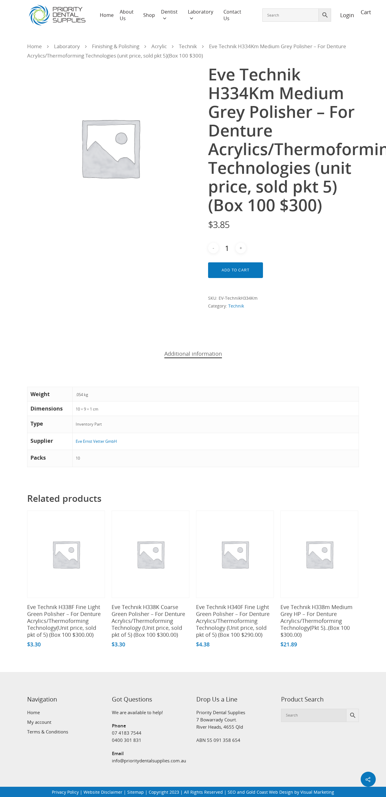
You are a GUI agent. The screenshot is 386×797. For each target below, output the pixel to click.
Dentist (169, 11)
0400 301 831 (126, 740)
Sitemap (135, 792)
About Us (127, 15)
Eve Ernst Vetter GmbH (96, 441)
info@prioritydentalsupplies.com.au (149, 761)
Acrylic (159, 46)
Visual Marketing (317, 792)
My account (39, 722)
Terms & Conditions (47, 732)
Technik (188, 46)
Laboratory (200, 11)
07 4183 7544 (126, 733)
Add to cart (235, 270)
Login (343, 15)
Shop (149, 15)
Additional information (193, 353)
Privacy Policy (65, 792)
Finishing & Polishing (115, 46)
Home (107, 15)
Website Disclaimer (103, 792)
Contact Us (232, 15)
